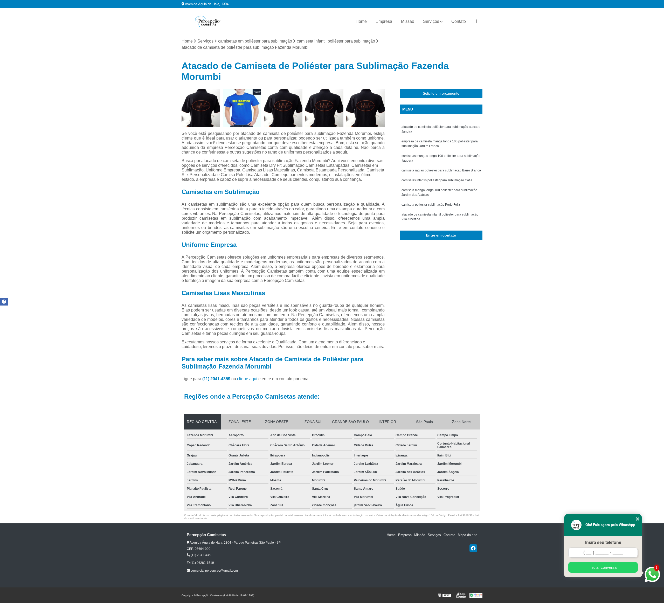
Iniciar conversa (603, 567)
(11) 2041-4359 (216, 379)
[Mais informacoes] (476, 21)
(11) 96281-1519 (202, 563)
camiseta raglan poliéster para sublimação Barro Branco (441, 170)
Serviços (431, 21)
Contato (458, 21)
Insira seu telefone (603, 542)
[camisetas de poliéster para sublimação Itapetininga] (242, 108)
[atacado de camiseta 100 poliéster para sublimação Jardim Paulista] (365, 108)
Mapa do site (467, 535)
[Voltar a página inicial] (207, 21)
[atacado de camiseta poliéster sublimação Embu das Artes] (283, 108)
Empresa (384, 21)
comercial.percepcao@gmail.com (214, 570)
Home (361, 21)
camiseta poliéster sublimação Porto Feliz (431, 204)
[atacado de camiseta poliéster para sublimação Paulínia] (201, 108)
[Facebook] (473, 548)
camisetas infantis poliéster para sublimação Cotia (437, 180)
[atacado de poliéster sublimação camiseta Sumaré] (324, 108)
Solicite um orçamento (441, 93)
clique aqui (247, 379)
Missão (407, 21)
